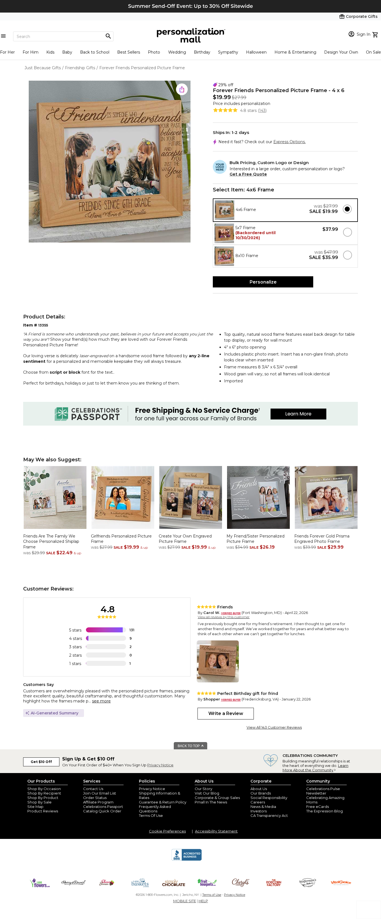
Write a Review (225, 713)
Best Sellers (128, 52)
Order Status (95, 797)
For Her (7, 52)
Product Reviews (42, 811)
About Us (258, 788)
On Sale (373, 52)
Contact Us (93, 788)
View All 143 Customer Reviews (274, 727)
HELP (203, 901)
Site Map (35, 806)
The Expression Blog (324, 811)
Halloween (256, 52)
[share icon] (182, 89)
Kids (50, 52)
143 (262, 110)
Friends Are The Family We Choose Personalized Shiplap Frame (51, 542)
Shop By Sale (39, 802)
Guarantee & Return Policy (162, 802)
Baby (67, 52)
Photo (154, 52)
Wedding (177, 52)
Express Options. (289, 141)
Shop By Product (42, 797)
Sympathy (228, 52)
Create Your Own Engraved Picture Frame (185, 539)
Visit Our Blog (207, 793)
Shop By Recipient (44, 793)
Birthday (202, 52)
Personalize (263, 282)
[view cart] (375, 34)
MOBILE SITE (184, 901)
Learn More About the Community (315, 767)
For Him (30, 52)
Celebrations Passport (103, 806)
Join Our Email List (99, 793)
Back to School (94, 52)
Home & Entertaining (295, 52)
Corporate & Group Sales (217, 797)
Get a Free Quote (248, 174)
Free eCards (317, 806)
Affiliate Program (98, 802)
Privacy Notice (160, 765)
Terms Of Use (151, 815)
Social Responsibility (268, 797)
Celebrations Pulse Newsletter (323, 790)
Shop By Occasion (44, 788)
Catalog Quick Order (102, 811)
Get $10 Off (41, 762)
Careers (257, 802)
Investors (258, 811)
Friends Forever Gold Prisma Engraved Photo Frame (321, 539)
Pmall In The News (211, 802)
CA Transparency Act (269, 815)
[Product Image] (110, 162)
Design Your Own (341, 52)
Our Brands (260, 793)
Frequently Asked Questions (155, 808)
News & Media (263, 806)
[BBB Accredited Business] (186, 860)
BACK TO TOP (189, 746)
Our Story (203, 788)
